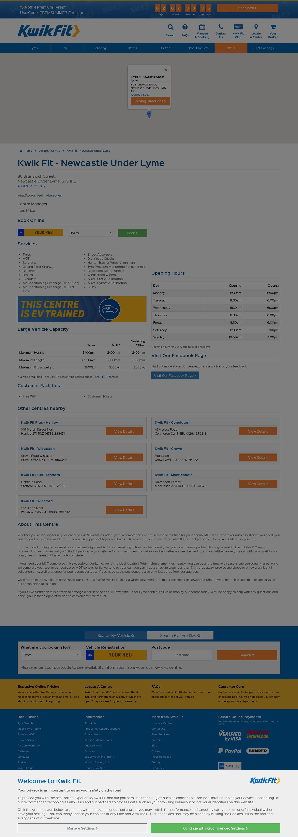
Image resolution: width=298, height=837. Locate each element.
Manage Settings (81, 828)
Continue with (214, 828)
